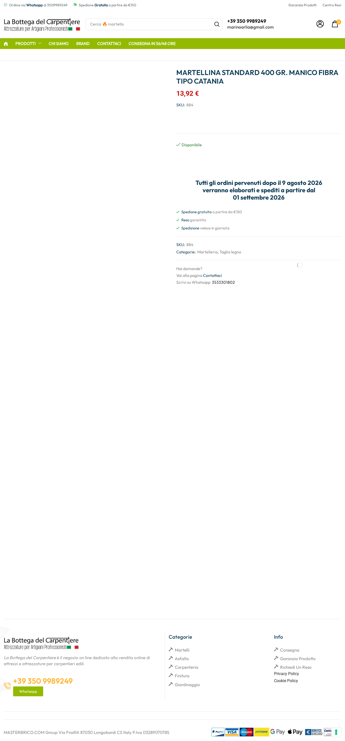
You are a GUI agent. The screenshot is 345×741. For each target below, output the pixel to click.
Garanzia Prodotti (302, 5)
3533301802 (223, 282)
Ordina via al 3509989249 (38, 5)
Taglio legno (230, 251)
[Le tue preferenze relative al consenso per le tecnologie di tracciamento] (336, 732)
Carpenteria (186, 667)
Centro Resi (332, 5)
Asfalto (182, 658)
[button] (320, 24)
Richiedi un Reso (296, 667)
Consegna (289, 650)
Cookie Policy (286, 680)
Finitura (182, 675)
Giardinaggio (187, 684)
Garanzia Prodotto (298, 658)
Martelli (182, 650)
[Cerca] (217, 24)
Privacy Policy (286, 673)
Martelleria (207, 251)
